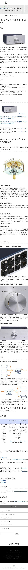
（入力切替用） (15, 459)
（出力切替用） (22, 459)
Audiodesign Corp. (15, 567)
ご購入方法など (4, 457)
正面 (11, 441)
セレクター (4, 15)
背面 (14, 441)
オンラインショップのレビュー (20, 491)
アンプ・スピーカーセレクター (8, 514)
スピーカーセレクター (6, 510)
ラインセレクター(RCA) (6, 517)
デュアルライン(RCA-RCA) (7, 524)
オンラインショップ (4, 8)
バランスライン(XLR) (6, 521)
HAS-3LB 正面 (21, 113)
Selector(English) (5, 528)
